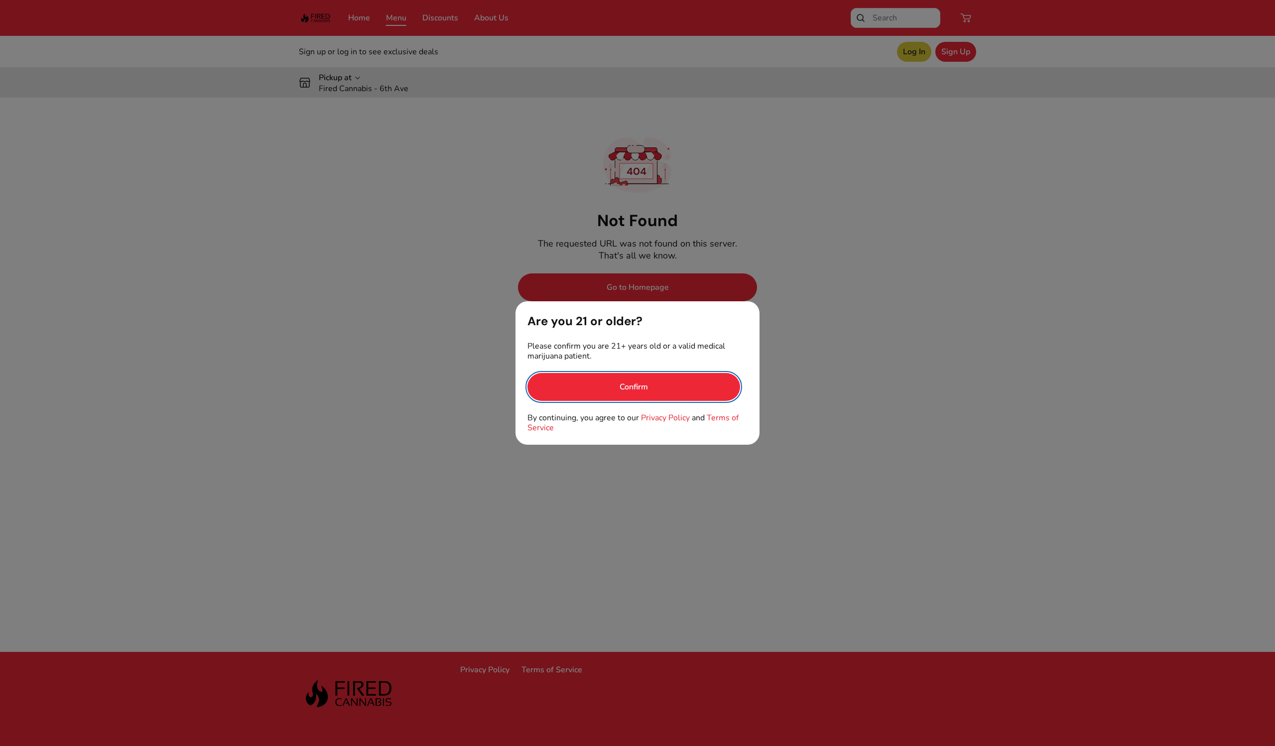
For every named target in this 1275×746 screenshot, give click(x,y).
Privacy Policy (665, 417)
